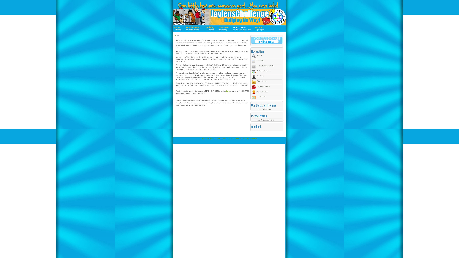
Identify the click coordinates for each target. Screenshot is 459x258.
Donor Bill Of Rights (264, 109)
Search (259, 55)
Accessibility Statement (248, 138)
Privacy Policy (207, 138)
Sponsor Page (262, 91)
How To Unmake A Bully (265, 120)
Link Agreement (233, 138)
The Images (261, 96)
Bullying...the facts (263, 86)
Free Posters (261, 81)
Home (177, 36)
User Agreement (219, 138)
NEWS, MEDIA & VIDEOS (266, 66)
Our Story (260, 61)
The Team (260, 76)
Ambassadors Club (264, 71)
